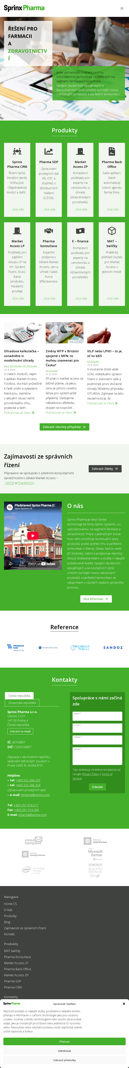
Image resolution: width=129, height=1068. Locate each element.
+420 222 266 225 (28, 780)
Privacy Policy (91, 774)
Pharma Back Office (17, 969)
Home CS (10, 904)
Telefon (78, 737)
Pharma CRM (13, 987)
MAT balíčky (12, 951)
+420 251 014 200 (26, 810)
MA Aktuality (16, 365)
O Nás (8, 910)
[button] (124, 1003)
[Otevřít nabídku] (122, 8)
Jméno (77, 713)
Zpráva (77, 749)
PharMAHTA (25, 483)
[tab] (19, 695)
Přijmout (64, 1041)
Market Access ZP (16, 975)
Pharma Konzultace (17, 957)
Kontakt (9, 934)
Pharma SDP (12, 981)
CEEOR (9, 483)
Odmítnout (64, 1050)
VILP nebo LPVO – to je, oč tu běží (104, 353)
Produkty (10, 916)
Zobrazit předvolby (64, 1060)
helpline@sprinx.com (35, 795)
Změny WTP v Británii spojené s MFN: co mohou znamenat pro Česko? (62, 358)
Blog (6, 365)
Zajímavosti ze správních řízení (25, 928)
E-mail (77, 725)
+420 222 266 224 (28, 785)
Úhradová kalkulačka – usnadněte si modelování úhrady (21, 355)
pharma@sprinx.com (32, 815)
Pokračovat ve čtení (19, 412)
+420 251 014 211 (26, 805)
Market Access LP (16, 963)
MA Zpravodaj (30, 365)
